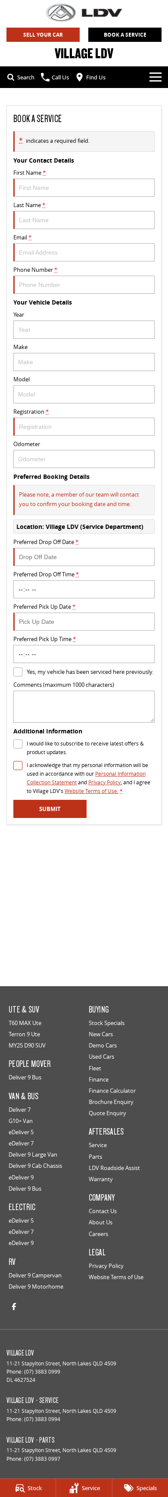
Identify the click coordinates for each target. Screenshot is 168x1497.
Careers (98, 1234)
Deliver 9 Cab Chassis (35, 1166)
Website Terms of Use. (91, 791)
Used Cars (101, 1056)
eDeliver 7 (21, 1143)
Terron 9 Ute (24, 1034)
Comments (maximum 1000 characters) (63, 685)
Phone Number (35, 270)
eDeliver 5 (21, 1132)
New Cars (101, 1034)
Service (98, 1145)
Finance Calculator (112, 1090)
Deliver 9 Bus (25, 1077)
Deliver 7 (20, 1109)
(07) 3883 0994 (42, 1419)
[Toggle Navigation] (155, 77)
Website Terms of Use (116, 1277)
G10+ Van (21, 1121)
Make (20, 347)
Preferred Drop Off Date (45, 542)
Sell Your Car (43, 34)
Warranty (101, 1179)
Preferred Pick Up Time (44, 639)
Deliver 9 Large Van (33, 1154)
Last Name (29, 205)
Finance (99, 1079)
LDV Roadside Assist (114, 1168)
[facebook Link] (14, 1306)
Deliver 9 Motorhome (36, 1286)
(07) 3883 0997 (42, 1458)
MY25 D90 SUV (27, 1045)
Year (18, 314)
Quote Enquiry (107, 1113)
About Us (100, 1222)
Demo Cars (103, 1045)
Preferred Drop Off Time (46, 574)
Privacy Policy (104, 782)
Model (21, 379)
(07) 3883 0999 (42, 1371)
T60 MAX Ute (25, 1023)
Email (22, 237)
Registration (31, 411)
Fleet (95, 1068)
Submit (50, 809)
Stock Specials (106, 1023)
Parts (95, 1156)
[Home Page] (84, 12)
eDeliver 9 (21, 1177)
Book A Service (125, 34)
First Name (29, 172)
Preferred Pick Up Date (44, 606)
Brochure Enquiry (111, 1102)
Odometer (26, 444)
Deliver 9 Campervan (35, 1275)
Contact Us (103, 1211)
